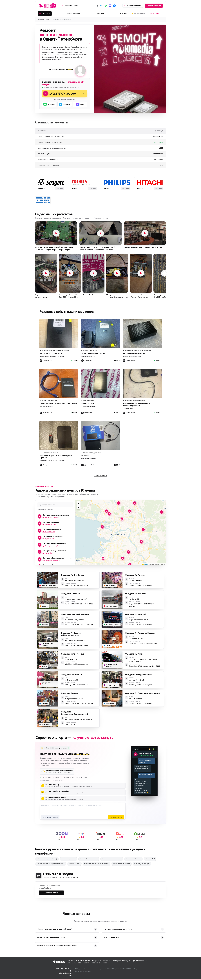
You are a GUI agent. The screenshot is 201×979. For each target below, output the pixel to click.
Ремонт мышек (74, 864)
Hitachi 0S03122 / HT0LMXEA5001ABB (52, 460)
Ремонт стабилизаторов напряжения (50, 864)
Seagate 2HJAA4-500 (88, 458)
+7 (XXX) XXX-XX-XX (63, 970)
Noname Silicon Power (88, 406)
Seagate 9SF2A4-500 (88, 356)
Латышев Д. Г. (47, 360)
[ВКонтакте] (114, 6)
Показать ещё (99, 475)
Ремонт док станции (141, 864)
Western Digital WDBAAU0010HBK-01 (52, 356)
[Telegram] (101, 6)
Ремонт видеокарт (68, 859)
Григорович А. (130, 360)
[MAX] (110, 6)
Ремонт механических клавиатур (96, 864)
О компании (124, 13)
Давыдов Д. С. (89, 465)
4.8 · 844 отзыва (140, 13)
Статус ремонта (155, 13)
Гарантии (100, 13)
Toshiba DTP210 (128, 408)
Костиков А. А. (47, 412)
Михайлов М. (88, 412)
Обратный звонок (154, 5)
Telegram (66, 104)
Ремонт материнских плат (111, 859)
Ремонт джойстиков (133, 859)
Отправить (114, 817)
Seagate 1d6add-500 (46, 406)
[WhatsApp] (106, 6)
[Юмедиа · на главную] (47, 5)
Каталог (45, 13)
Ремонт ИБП (150, 859)
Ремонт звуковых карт (121, 864)
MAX (82, 104)
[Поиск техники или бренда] (97, 6)
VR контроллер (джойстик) (47, 859)
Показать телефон (133, 5)
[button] (56, 233)
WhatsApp (51, 104)
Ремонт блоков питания (89, 859)
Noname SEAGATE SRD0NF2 (132, 356)
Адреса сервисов (73, 13)
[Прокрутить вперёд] (164, 273)
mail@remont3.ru (85, 971)
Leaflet (146, 564)
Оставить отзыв (51, 893)
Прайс (69, 975)
